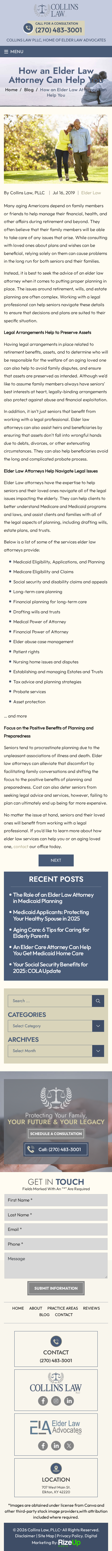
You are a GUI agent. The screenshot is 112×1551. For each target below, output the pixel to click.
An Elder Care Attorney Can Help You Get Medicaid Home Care (52, 950)
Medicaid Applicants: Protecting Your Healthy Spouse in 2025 (51, 915)
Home (18, 1308)
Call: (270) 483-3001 (60, 1149)
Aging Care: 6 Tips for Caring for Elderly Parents (51, 932)
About (35, 1308)
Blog (44, 1315)
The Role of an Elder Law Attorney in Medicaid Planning (53, 897)
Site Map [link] (46, 1535)
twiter (69, 1446)
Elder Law (91, 192)
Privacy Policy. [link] (70, 1535)
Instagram (56, 1401)
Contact (64, 1315)
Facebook (43, 1401)
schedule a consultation (56, 1133)
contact (21, 846)
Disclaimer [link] (25, 1535)
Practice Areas (62, 1308)
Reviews (91, 1308)
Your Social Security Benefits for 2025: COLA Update (50, 967)
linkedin (69, 1401)
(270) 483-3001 (58, 30)
